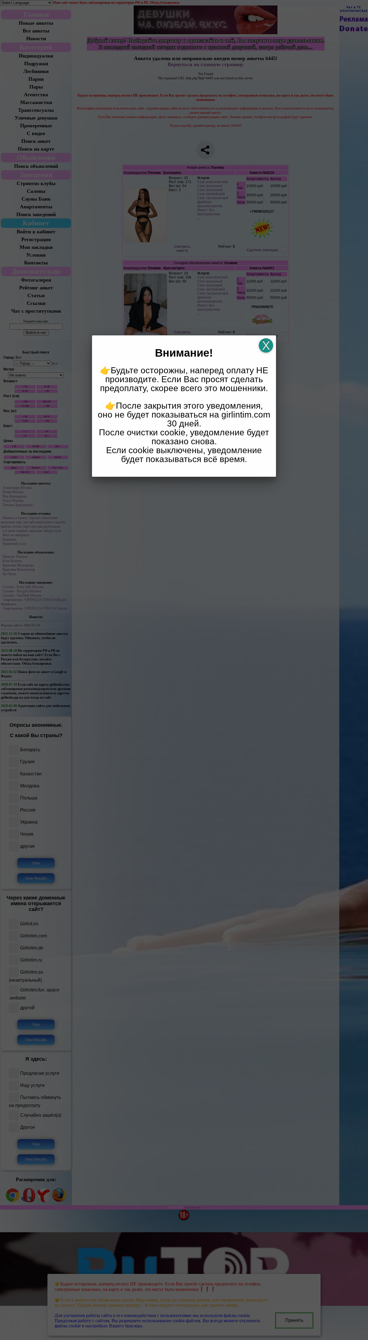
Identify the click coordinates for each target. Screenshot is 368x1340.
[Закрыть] (266, 345)
